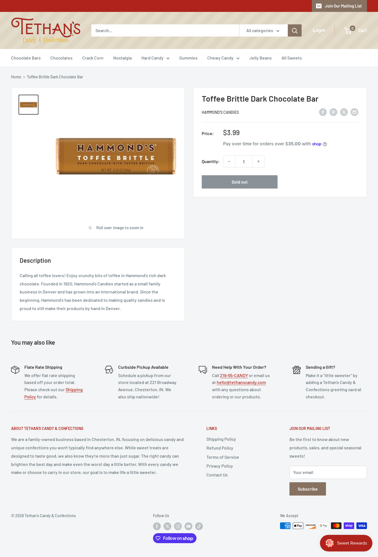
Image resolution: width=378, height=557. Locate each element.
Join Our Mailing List (343, 5)
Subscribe (308, 488)
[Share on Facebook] (323, 111)
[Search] (295, 30)
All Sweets (291, 57)
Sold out (240, 181)
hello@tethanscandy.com (241, 382)
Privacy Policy (219, 465)
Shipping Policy (221, 439)
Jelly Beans (260, 57)
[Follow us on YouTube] (188, 526)
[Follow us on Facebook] (157, 526)
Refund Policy (219, 447)
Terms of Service (222, 457)
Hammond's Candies (220, 112)
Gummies (188, 57)
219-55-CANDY (234, 375)
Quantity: (211, 161)
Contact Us (217, 474)
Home (16, 76)
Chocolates (61, 57)
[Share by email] (354, 111)
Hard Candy (152, 57)
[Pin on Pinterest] (333, 111)
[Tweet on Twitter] (344, 111)
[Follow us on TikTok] (199, 526)
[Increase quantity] (258, 161)
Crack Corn (92, 57)
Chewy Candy (220, 57)
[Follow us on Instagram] (178, 526)
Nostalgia (122, 57)
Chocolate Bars (26, 57)
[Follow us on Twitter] (167, 526)
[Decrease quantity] (229, 161)
